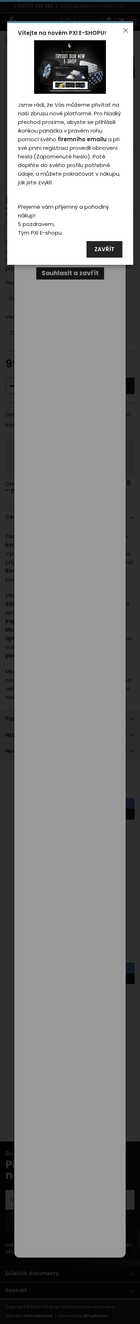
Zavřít (104, 249)
